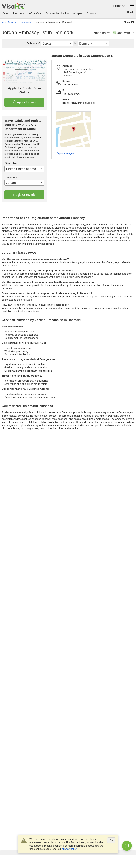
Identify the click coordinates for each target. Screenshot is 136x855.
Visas (5, 13)
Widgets (77, 13)
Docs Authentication (57, 13)
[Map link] (73, 129)
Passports (19, 13)
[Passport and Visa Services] (13, 6)
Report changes (65, 153)
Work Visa (35, 13)
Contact (91, 13)
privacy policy (69, 848)
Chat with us (125, 33)
